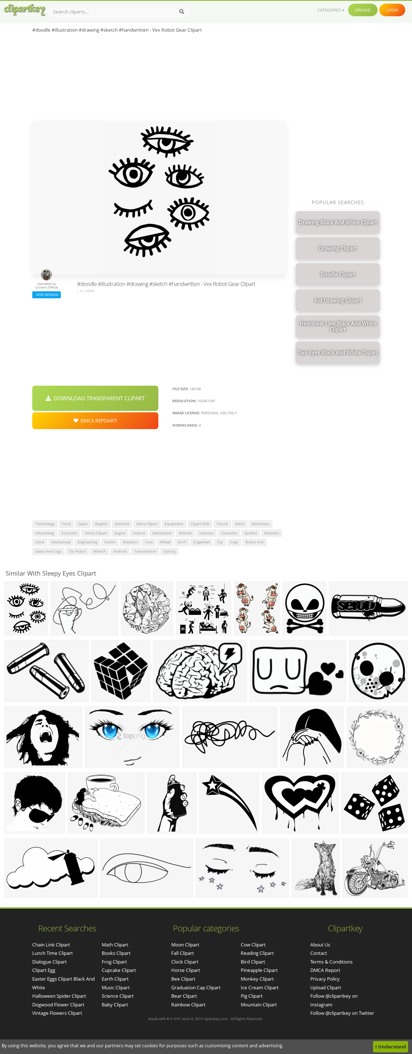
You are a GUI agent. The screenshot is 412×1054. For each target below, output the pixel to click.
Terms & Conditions (331, 961)
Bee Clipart (183, 979)
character (229, 533)
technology (45, 523)
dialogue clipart (49, 961)
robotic (185, 533)
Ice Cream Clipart (260, 987)
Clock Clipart (184, 961)
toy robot (77, 551)
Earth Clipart (115, 979)
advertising (44, 533)
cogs (234, 542)
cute (149, 542)
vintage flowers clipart (57, 1013)
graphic (101, 523)
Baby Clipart (115, 1004)
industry (206, 533)
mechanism (162, 533)
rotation (130, 542)
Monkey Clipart (257, 979)
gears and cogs (48, 551)
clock (39, 542)
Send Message (46, 294)
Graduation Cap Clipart (196, 987)
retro (239, 523)
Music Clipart (116, 987)
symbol (250, 533)
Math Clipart (115, 944)
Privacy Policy (325, 979)
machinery (260, 523)
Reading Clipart (257, 953)
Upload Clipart (325, 987)
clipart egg (43, 970)
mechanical (61, 542)
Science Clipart (118, 996)
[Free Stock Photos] (24, 10)
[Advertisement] (159, 78)
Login (392, 10)
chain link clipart (51, 944)
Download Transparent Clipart (98, 398)
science (139, 533)
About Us (320, 944)
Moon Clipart (185, 944)
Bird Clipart (253, 961)
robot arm (255, 542)
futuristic (69, 533)
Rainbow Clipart (188, 1004)
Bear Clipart (184, 996)
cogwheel (201, 542)
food (66, 523)
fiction (110, 542)
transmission (145, 551)
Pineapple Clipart (259, 970)
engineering (87, 542)
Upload (363, 10)
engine (120, 533)
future (222, 523)
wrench (99, 551)
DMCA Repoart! (97, 420)
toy (220, 542)
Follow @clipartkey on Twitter (342, 1013)
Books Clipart (116, 953)
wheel (165, 542)
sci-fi (182, 542)
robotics (271, 533)
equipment (174, 523)
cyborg (169, 551)
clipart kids (200, 523)
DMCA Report (325, 970)
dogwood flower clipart (58, 1004)
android (120, 551)
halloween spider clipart (59, 996)
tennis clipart (95, 533)
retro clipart (147, 523)
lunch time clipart (52, 953)
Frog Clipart (114, 961)
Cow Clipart (253, 944)
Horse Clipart (185, 970)
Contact (318, 953)
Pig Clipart (252, 996)
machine (122, 523)
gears (82, 523)
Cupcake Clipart (119, 970)
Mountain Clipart (259, 1004)
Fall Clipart (182, 953)
